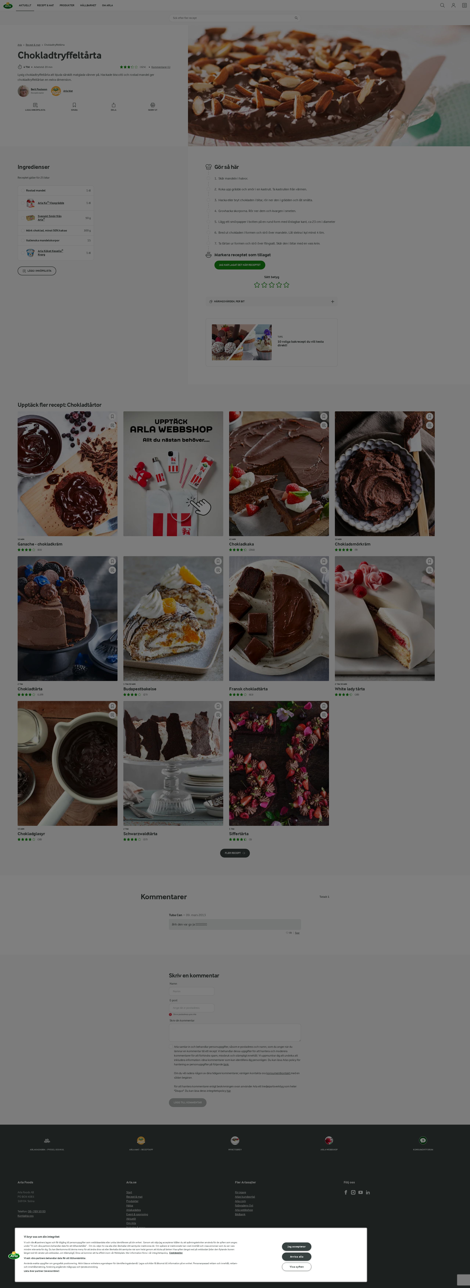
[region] (191, 1255)
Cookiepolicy (176, 1252)
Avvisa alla (296, 1256)
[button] (14, 1256)
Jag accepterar (297, 1246)
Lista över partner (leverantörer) (41, 1271)
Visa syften (297, 1266)
